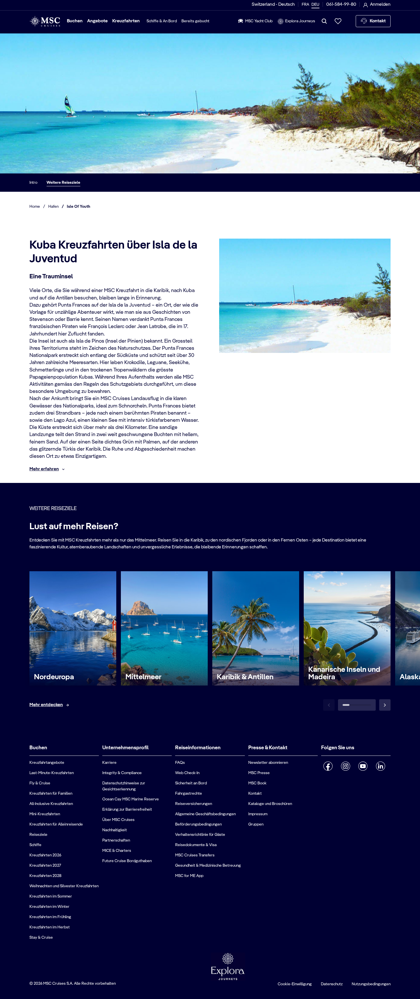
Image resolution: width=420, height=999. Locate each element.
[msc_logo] (44, 21)
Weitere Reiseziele (63, 183)
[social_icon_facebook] (328, 766)
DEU (315, 5)
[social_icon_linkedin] (380, 766)
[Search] (324, 21)
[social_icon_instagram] (346, 766)
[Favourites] (338, 21)
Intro (33, 183)
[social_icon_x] (323, 781)
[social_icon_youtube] (363, 766)
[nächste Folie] (385, 705)
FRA (305, 5)
